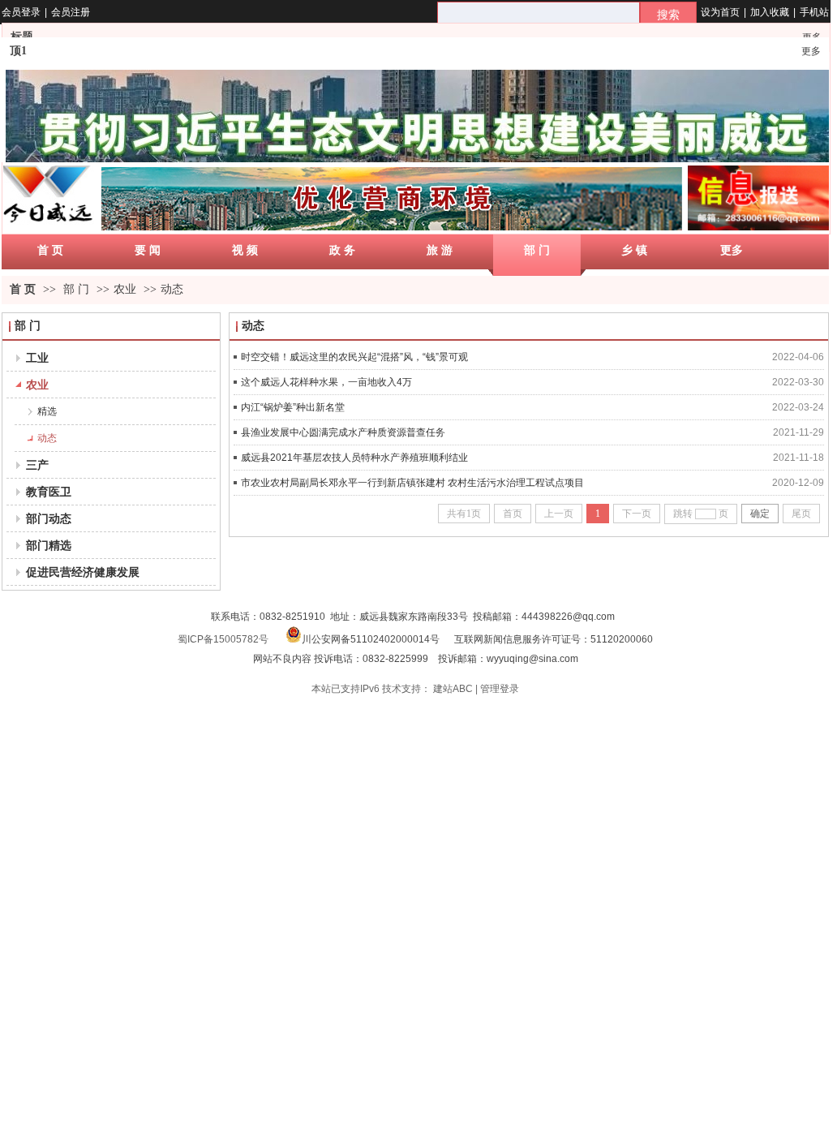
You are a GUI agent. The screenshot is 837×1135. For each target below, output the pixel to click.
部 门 (76, 289)
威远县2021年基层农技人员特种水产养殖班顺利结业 (354, 457)
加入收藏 (769, 12)
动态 (172, 289)
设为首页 (720, 12)
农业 (125, 289)
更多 (811, 51)
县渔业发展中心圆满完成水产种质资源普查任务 (343, 432)
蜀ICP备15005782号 (223, 639)
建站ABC (453, 688)
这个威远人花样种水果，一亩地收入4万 (326, 382)
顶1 (18, 51)
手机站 (814, 12)
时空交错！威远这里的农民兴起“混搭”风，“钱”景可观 (354, 357)
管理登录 (499, 688)
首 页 (23, 289)
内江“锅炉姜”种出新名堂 (293, 407)
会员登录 (21, 12)
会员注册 (70, 12)
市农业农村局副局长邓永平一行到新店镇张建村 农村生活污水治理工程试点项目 (412, 482)
